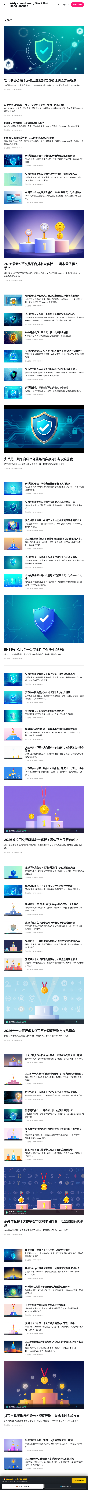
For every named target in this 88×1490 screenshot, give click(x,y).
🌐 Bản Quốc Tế (65, 1486)
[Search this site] (58, 4)
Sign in (66, 4)
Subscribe (77, 4)
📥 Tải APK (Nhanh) (22, 1486)
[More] (5, 4)
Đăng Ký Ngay (79, 1480)
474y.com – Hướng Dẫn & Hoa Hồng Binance (29, 4)
